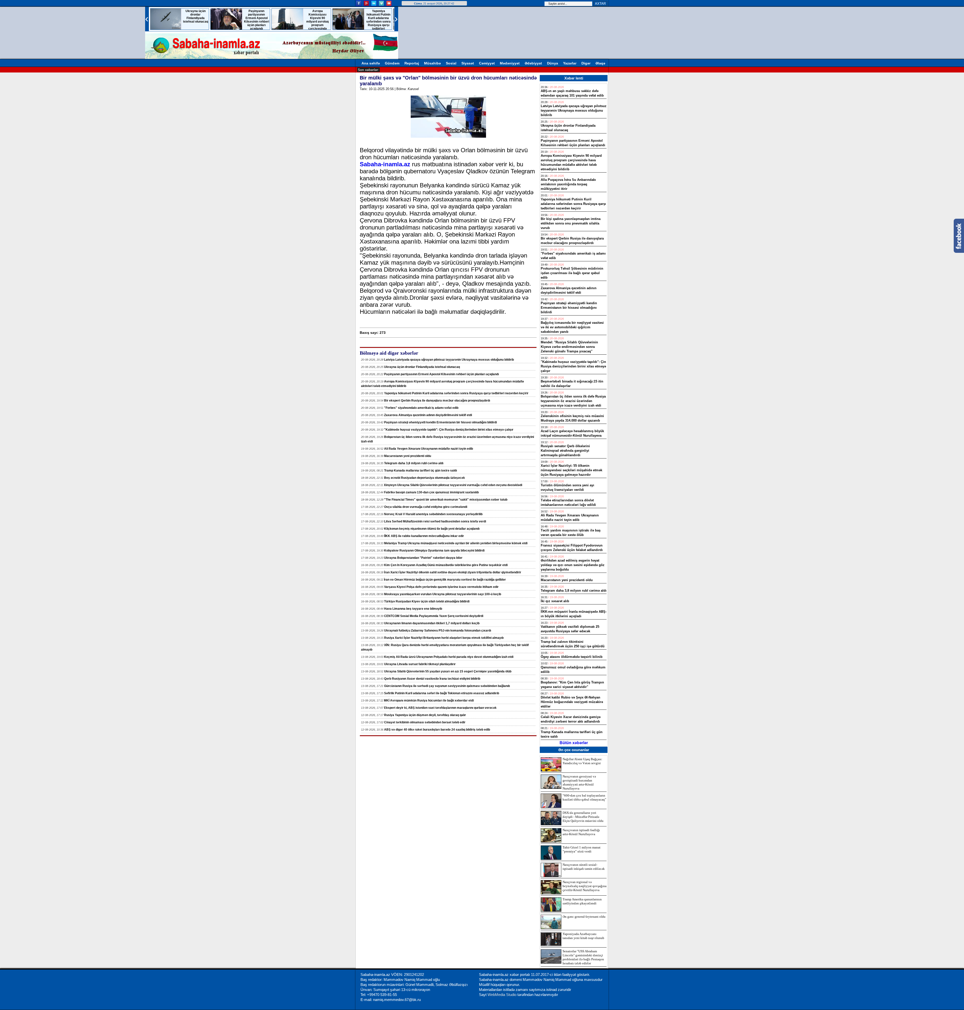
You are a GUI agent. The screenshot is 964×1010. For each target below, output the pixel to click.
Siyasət (467, 63)
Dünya (552, 63)
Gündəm (392, 63)
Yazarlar (569, 63)
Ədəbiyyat (533, 63)
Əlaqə (600, 63)
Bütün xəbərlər (574, 743)
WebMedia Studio (502, 994)
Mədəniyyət (510, 63)
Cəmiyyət (487, 63)
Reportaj (411, 63)
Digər (585, 63)
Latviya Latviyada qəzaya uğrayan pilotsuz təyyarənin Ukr (426, 69)
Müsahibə (432, 63)
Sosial (451, 63)
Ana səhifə (371, 63)
